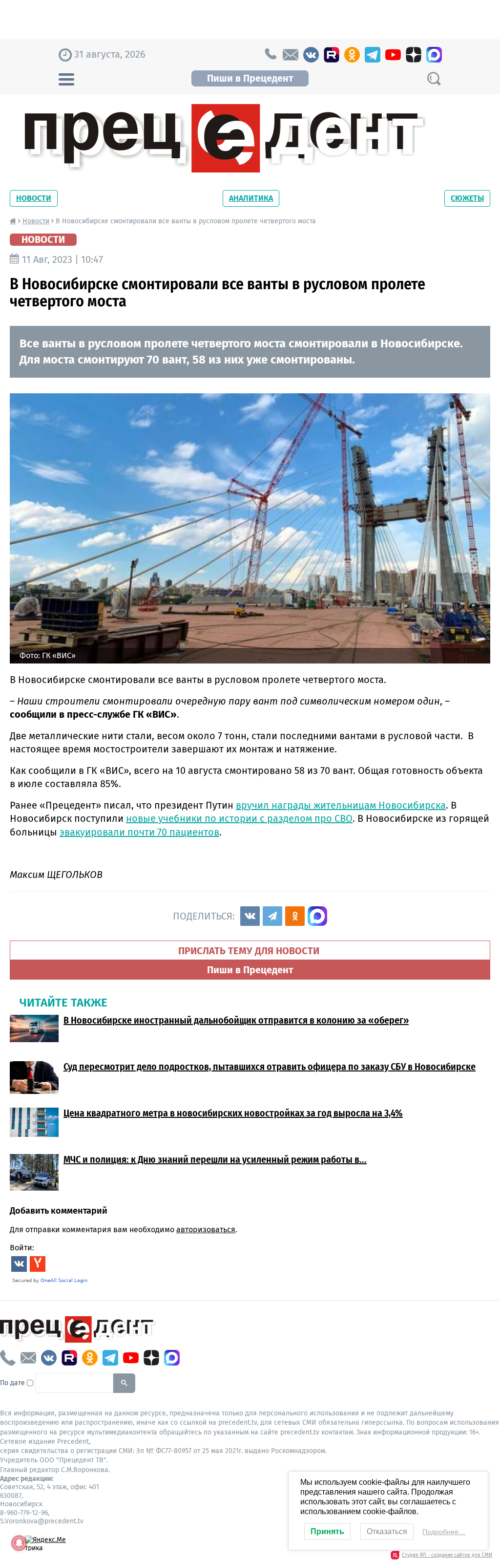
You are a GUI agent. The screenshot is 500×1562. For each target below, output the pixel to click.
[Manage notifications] (19, 1543)
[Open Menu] (66, 78)
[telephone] (270, 55)
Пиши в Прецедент (250, 78)
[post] (290, 55)
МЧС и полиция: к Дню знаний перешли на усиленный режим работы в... (215, 1159)
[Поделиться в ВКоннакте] (250, 916)
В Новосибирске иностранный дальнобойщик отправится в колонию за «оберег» (236, 1020)
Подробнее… (443, 1532)
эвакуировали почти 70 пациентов (139, 832)
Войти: (22, 1247)
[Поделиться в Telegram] (272, 916)
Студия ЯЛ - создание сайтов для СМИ (447, 1555)
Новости (33, 198)
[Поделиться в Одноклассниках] (295, 916)
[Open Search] (433, 78)
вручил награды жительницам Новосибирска (341, 805)
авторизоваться (205, 1229)
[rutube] (331, 55)
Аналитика (251, 198)
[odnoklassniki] (352, 55)
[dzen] (413, 55)
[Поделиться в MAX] (317, 916)
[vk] (311, 55)
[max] (434, 55)
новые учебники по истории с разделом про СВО (239, 818)
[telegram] (372, 55)
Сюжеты (467, 198)
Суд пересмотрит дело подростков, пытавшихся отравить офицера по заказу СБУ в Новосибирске (269, 1066)
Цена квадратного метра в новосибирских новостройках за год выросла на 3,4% (233, 1113)
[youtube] (393, 55)
